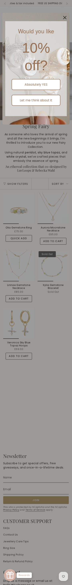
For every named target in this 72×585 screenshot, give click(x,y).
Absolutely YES (36, 84)
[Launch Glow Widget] (10, 575)
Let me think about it (36, 100)
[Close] (65, 17)
